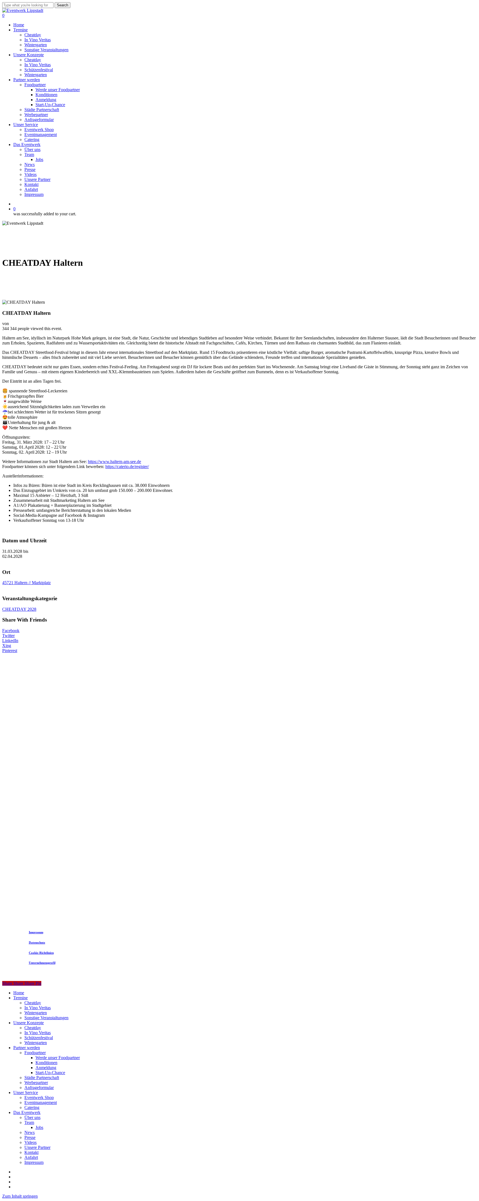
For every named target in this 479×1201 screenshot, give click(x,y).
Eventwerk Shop (39, 1097)
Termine (20, 997)
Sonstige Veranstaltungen (46, 1017)
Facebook (10, 630)
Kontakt (31, 1152)
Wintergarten (35, 1012)
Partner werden (26, 1047)
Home (18, 992)
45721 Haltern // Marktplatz (26, 582)
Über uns (32, 1117)
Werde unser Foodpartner (57, 1057)
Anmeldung (45, 1067)
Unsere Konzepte (28, 1022)
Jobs (39, 1127)
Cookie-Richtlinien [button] (41, 952)
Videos (30, 1142)
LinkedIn (10, 640)
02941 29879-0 (189, 813)
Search (62, 5)
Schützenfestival (38, 1037)
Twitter (8, 635)
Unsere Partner (37, 1147)
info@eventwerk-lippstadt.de (235, 813)
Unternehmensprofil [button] (42, 962)
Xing (6, 645)
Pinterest (9, 650)
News (29, 1132)
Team (29, 1122)
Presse (29, 1137)
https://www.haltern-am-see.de (114, 461)
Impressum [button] (36, 932)
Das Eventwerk (26, 1112)
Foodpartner (35, 1052)
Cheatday (32, 1002)
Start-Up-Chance (50, 1072)
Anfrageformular (39, 1087)
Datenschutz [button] (37, 942)
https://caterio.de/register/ (127, 466)
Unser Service (25, 1092)
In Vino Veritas (37, 1007)
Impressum (34, 1162)
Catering (31, 1107)
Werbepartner (36, 1082)
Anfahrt (31, 1157)
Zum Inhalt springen (20, 1196)
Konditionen (46, 1062)
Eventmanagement (40, 1102)
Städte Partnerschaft (41, 1077)
